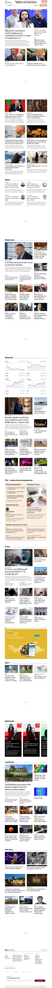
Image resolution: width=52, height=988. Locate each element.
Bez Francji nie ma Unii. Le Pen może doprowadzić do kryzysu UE (13, 746)
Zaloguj (43, 5)
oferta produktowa (26, 971)
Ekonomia (9, 358)
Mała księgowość (38, 959)
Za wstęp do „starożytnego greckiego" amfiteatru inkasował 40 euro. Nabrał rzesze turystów (15, 890)
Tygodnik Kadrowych (12, 505)
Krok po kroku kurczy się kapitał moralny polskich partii (31, 745)
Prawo (7, 547)
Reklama (26, 955)
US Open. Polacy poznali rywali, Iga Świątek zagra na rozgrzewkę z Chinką (11, 678)
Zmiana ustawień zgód (17, 956)
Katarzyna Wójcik (10, 511)
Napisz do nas (8, 958)
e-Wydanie (35, 5)
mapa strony (7, 971)
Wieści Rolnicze (38, 962)
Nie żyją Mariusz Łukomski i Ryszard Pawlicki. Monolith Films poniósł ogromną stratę (40, 910)
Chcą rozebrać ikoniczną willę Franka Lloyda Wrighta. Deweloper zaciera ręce (26, 909)
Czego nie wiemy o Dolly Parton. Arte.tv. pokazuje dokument (14, 867)
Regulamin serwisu (17, 958)
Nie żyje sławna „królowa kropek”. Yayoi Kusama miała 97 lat (36, 868)
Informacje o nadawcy (17, 959)
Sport (7, 663)
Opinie (7, 180)
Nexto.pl (37, 958)
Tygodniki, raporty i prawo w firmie (16, 525)
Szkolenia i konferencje (10, 968)
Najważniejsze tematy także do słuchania (40, 677)
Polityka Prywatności (17, 955)
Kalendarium (15, 971)
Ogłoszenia (26, 956)
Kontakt (6, 956)
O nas (6, 955)
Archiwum (26, 959)
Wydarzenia (9, 240)
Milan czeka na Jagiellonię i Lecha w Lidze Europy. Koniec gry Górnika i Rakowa (26, 678)
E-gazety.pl (37, 956)
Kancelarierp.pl (38, 960)
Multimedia (9, 721)
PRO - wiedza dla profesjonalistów (19, 480)
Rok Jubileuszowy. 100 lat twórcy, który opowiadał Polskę (36, 890)
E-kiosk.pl (37, 955)
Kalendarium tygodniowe (13, 484)
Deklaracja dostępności (17, 960)
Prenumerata (27, 958)
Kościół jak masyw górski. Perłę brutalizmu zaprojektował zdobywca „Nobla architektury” (10, 910)
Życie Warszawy (38, 963)
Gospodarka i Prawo (33, 484)
